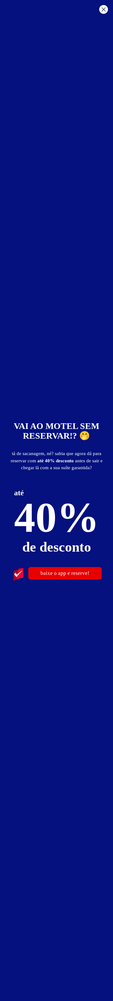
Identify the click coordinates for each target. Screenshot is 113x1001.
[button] (103, 10)
